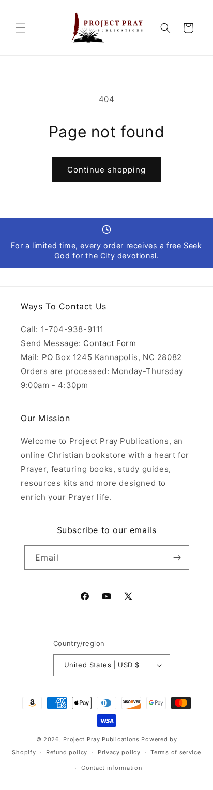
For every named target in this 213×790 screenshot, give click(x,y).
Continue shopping (106, 170)
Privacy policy (119, 752)
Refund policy (66, 752)
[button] (20, 28)
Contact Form (109, 343)
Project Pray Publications (101, 739)
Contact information (111, 767)
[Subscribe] (177, 557)
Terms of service (175, 752)
